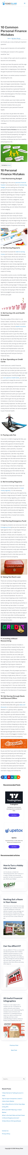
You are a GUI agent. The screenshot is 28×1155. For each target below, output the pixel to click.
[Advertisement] (14, 18)
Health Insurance (21, 326)
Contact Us (5, 1131)
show (8, 165)
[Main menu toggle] (25, 3)
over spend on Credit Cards (11, 377)
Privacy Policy (6, 1133)
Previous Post (14, 1045)
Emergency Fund (6, 527)
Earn (9, 38)
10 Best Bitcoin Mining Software (11, 1121)
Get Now (14, 815)
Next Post (14, 1050)
